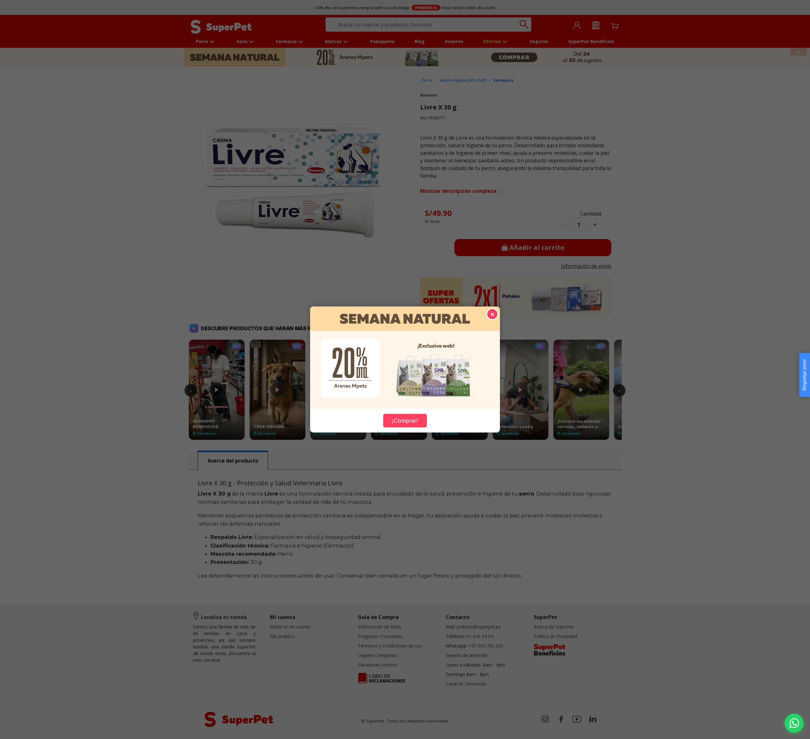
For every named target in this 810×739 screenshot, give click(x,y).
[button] (794, 723)
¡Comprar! (405, 420)
